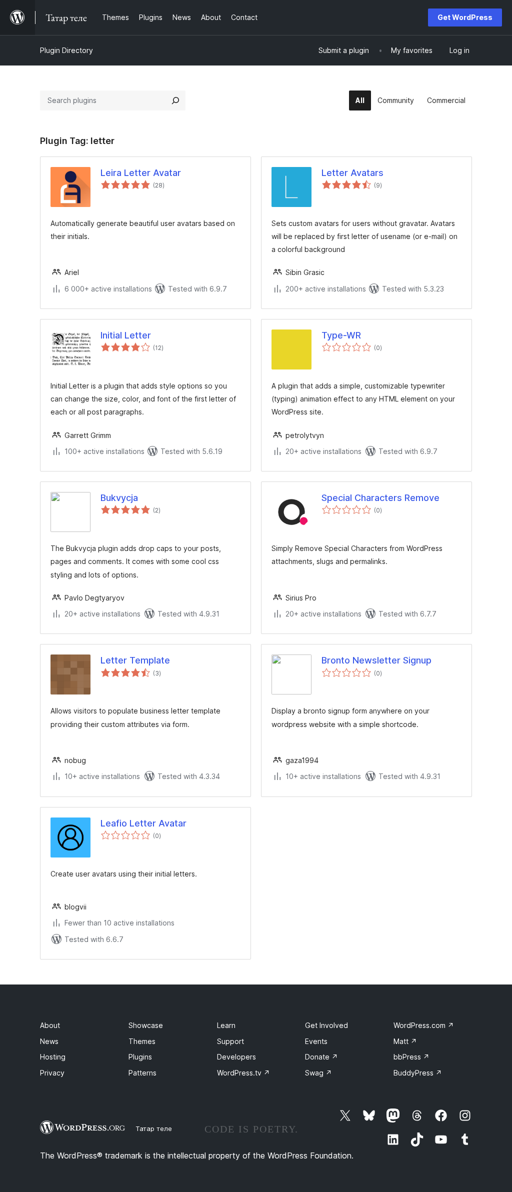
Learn (226, 1025)
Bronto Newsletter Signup (377, 660)
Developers (236, 1056)
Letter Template (135, 660)
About (50, 1025)
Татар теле (154, 1128)
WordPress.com (424, 1025)
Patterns (142, 1072)
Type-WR (341, 335)
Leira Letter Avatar (140, 173)
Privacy (52, 1072)
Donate (321, 1056)
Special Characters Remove (381, 497)
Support (230, 1041)
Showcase (145, 1025)
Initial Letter (125, 335)
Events (316, 1041)
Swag (318, 1072)
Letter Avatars (353, 173)
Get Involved (326, 1025)
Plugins (140, 1056)
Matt (405, 1041)
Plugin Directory (66, 50)
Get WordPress (465, 17)
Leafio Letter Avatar (143, 823)
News (49, 1041)
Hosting (53, 1056)
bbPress (412, 1056)
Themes (142, 1041)
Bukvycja (119, 497)
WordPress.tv (243, 1072)
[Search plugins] (176, 100)
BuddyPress (418, 1072)
